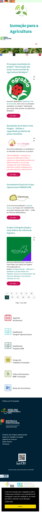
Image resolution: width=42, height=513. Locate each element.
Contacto (5, 444)
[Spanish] (14, 1)
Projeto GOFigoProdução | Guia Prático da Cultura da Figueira (19, 230)
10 (31, 293)
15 (28, 297)
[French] (4, 1)
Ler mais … (13, 116)
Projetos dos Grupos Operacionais (14, 435)
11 (7, 297)
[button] (36, 44)
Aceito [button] (20, 506)
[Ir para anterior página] (7, 293)
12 (12, 297)
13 (17, 297)
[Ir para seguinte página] (34, 297)
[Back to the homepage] (21, 10)
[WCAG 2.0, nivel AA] (4, 476)
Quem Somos (7, 442)
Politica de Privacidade (10, 401)
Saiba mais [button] (9, 501)
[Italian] (9, 1)
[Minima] (6, 38)
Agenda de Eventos (9, 439)
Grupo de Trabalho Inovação (12, 437)
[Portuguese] (11, 1)
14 (23, 297)
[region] (21, 50)
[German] (6, 1)
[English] (1, 1)
